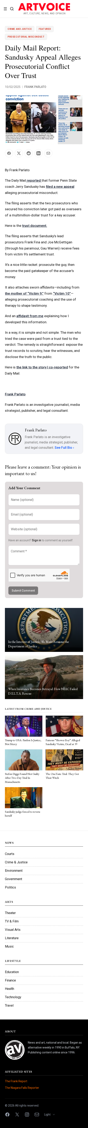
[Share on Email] (48, 153)
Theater (10, 913)
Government (13, 879)
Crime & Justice (16, 862)
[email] (36, 1114)
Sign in (36, 540)
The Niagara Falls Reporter (22, 1087)
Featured (45, 29)
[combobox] (51, 1114)
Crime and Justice (20, 29)
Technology (13, 997)
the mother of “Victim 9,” (24, 293)
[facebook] (7, 1114)
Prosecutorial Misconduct (26, 36)
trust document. (34, 226)
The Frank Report (16, 1081)
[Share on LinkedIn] (38, 153)
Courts (9, 854)
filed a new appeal (60, 187)
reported (34, 180)
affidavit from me (29, 316)
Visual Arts (12, 930)
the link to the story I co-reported (42, 367)
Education (12, 972)
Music (9, 946)
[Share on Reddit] (29, 153)
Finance (10, 980)
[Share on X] (19, 153)
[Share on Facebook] (9, 153)
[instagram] (27, 1114)
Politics (10, 887)
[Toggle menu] (5, 8)
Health (9, 989)
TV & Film (12, 921)
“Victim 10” (62, 293)
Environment (14, 871)
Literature (12, 938)
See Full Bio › (64, 448)
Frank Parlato (35, 86)
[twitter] (17, 1114)
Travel (9, 1005)
